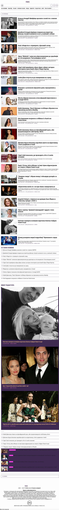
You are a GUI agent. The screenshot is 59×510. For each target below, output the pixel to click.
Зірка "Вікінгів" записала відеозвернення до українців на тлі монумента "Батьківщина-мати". (38, 57)
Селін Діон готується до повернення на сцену (34, 77)
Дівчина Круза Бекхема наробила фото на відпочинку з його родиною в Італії (38, 143)
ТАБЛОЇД (10, 8)
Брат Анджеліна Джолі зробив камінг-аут (16, 386)
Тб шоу (15, 8)
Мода (27, 8)
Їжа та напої (48, 8)
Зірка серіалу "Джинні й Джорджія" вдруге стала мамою (36, 211)
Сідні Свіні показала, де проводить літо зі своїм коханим (35, 156)
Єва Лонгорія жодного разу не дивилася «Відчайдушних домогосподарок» (33, 450)
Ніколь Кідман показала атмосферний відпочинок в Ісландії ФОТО (37, 99)
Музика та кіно (21, 8)
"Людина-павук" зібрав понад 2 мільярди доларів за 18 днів (37, 177)
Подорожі (38, 8)
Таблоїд (36, 25)
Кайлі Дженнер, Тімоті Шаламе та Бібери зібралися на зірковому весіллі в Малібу (38, 109)
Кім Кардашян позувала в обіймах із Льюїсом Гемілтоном (34, 119)
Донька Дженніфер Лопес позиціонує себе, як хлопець (27, 461)
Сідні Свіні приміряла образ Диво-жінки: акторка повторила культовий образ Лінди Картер (36, 68)
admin (27, 81)
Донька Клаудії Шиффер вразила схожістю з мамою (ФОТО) (37, 19)
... (54, 8)
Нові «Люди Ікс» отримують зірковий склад (34, 45)
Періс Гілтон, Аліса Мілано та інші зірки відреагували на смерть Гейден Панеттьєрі (37, 166)
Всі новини (4, 8)
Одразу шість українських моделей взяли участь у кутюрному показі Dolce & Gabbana (29, 424)
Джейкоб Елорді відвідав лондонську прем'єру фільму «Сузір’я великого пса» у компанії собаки (36, 33)
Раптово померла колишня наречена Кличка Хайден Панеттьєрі (37, 221)
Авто (43, 8)
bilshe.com (28, 488)
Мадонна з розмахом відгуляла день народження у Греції (36, 88)
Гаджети (32, 8)
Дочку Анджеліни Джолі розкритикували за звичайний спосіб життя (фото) (32, 455)
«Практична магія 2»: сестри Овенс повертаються (36, 187)
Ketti (26, 25)
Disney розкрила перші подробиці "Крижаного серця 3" (37, 238)
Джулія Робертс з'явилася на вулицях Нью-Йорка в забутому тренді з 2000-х (37, 200)
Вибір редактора (7, 285)
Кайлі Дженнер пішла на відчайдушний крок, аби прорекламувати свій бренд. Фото (36, 131)
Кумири (35, 224)
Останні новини (7, 248)
